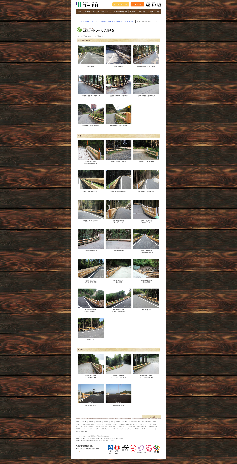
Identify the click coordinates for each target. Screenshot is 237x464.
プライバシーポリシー (119, 429)
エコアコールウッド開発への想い (148, 424)
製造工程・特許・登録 (101, 426)
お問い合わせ (137, 4)
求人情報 (124, 421)
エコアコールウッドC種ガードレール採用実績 (120, 21)
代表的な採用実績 (84, 21)
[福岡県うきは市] (146, 307)
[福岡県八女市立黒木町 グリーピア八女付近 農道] (118, 372)
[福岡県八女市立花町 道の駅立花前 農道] (91, 372)
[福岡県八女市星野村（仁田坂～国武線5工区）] (91, 307)
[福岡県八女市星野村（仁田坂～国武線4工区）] (91, 277)
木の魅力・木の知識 (92, 429)
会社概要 (91, 421)
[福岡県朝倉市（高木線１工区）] (146, 188)
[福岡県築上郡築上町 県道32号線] (146, 63)
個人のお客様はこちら (121, 4)
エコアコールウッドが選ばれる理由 (85, 424)
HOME (77, 421)
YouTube (144, 429)
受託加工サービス (80, 429)
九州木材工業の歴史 (134, 421)
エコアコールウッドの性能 (104, 424)
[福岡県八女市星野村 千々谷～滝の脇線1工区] (91, 158)
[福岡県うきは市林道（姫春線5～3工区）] (118, 218)
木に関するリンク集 (105, 429)
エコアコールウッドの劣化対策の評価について (125, 424)
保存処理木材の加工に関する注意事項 (147, 426)
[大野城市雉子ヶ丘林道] (91, 247)
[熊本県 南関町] (91, 63)
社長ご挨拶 (98, 421)
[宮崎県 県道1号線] (118, 63)
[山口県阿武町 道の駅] (91, 402)
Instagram (151, 429)
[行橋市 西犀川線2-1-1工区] (91, 188)
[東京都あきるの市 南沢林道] (118, 158)
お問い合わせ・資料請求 (133, 429)
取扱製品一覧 (131, 426)
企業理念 (106, 421)
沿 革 (112, 421)
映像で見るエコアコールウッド (117, 426)
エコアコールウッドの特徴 (149, 421)
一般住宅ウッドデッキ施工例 (99, 21)
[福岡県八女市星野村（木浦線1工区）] (118, 277)
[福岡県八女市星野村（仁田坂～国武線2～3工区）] (146, 247)
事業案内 (118, 421)
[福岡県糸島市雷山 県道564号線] (146, 93)
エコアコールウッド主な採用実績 (84, 426)
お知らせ (84, 421)
